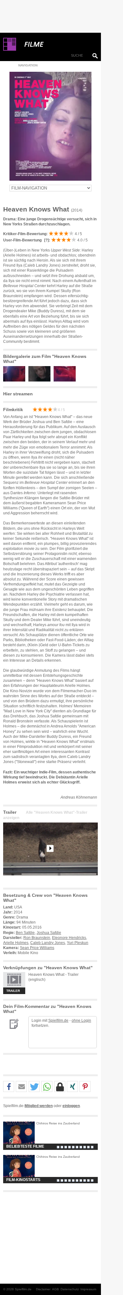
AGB (55, 1289)
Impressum (88, 1289)
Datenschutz (70, 1289)
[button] (8, 1086)
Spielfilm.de (58, 1020)
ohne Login (81, 1020)
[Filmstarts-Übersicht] (56, 44)
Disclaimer (43, 1289)
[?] (46, 240)
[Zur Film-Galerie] (15, 380)
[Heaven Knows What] (50, 880)
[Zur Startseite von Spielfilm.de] (9, 49)
